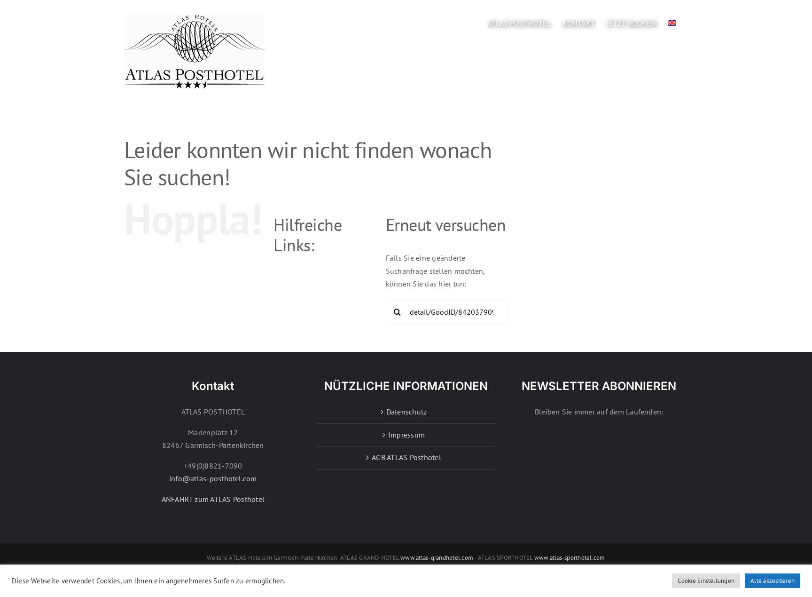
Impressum (406, 434)
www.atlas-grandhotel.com (436, 558)
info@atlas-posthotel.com (213, 478)
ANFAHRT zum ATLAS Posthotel (213, 499)
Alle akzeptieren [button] (772, 581)
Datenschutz (406, 411)
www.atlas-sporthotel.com (569, 558)
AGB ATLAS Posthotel (406, 457)
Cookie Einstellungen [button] (706, 581)
